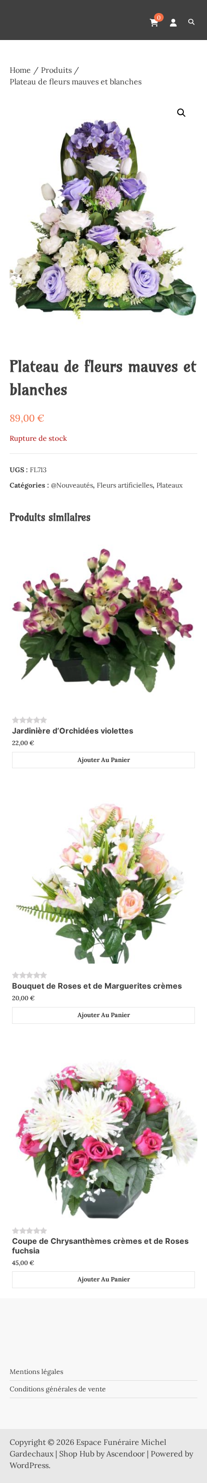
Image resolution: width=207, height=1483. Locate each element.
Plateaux (169, 485)
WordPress (29, 1465)
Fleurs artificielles (125, 485)
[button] (181, 113)
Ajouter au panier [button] (104, 760)
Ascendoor (125, 1453)
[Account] (173, 22)
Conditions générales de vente (58, 1389)
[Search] (191, 22)
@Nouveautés (72, 485)
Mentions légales (36, 1371)
